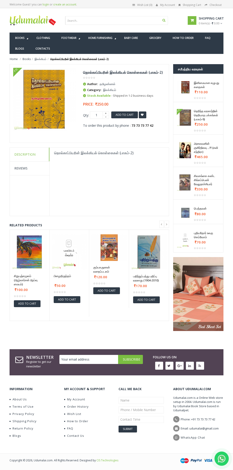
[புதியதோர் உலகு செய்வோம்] (185, 239)
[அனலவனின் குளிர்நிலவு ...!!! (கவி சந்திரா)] (185, 150)
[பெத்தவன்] (185, 212)
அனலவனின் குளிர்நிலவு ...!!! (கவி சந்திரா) (206, 148)
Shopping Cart (192, 5)
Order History (78, 406)
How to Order (77, 421)
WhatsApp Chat (193, 437)
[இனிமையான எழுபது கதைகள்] (185, 87)
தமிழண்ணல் (107, 84)
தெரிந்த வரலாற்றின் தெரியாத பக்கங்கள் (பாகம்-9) (206, 115)
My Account (167, 5)
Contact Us (75, 436)
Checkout (216, 5)
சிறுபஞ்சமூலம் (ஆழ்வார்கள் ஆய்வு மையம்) (26, 280)
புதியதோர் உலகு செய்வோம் (203, 235)
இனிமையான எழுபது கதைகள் (206, 85)
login (46, 4)
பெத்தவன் (200, 208)
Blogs (17, 436)
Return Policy (23, 428)
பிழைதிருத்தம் (62, 276)
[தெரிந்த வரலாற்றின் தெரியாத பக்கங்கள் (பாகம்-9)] (185, 117)
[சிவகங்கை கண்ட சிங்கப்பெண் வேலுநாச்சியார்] (185, 182)
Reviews (21, 168)
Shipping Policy (25, 421)
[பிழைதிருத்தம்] (69, 252)
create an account (64, 4)
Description (24, 154)
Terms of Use (23, 406)
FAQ (70, 428)
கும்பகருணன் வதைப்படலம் (101, 269)
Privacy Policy (23, 414)
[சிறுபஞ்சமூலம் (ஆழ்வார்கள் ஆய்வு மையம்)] (29, 252)
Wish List (74, 414)
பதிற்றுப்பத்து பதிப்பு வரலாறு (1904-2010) (146, 278)
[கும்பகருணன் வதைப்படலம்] (109, 247)
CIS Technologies (107, 460)
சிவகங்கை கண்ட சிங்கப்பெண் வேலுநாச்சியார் (204, 180)
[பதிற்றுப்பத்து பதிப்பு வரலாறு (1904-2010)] (149, 252)
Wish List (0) (144, 5)
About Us (20, 399)
